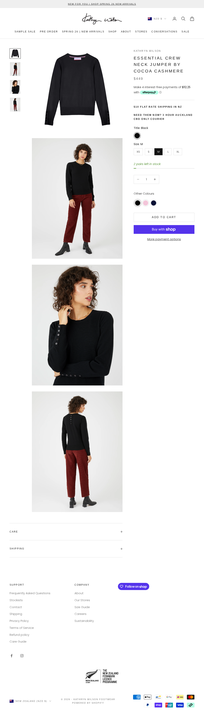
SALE (185, 31)
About (79, 593)
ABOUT (126, 31)
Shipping (16, 614)
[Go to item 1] (15, 53)
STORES (141, 31)
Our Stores (82, 600)
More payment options (164, 239)
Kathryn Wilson (147, 51)
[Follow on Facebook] (12, 656)
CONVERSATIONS (164, 31)
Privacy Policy (19, 621)
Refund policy (19, 635)
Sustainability (84, 621)
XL (177, 151)
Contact (16, 607)
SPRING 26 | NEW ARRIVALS (83, 31)
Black (137, 135)
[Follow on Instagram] (22, 656)
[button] (138, 203)
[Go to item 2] (15, 69)
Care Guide (18, 641)
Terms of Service (22, 628)
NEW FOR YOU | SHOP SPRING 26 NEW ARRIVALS (102, 4)
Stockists (16, 600)
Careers (80, 614)
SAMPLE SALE (25, 31)
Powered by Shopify (88, 703)
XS (138, 151)
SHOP (112, 31)
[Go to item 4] (15, 104)
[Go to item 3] (15, 87)
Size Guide (82, 607)
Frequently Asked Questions (30, 593)
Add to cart (164, 217)
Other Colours (144, 193)
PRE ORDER (49, 31)
